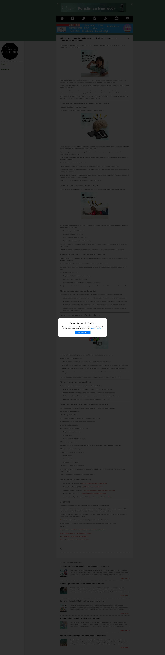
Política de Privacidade (96, 328)
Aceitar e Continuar (82, 332)
